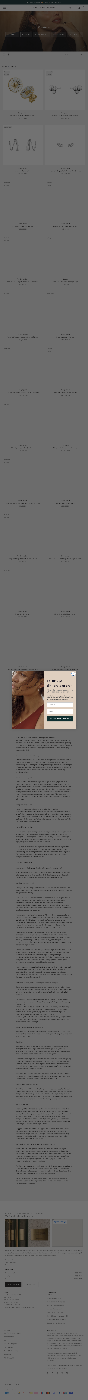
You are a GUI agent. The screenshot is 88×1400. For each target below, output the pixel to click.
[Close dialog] (73, 674)
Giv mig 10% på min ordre (60, 718)
